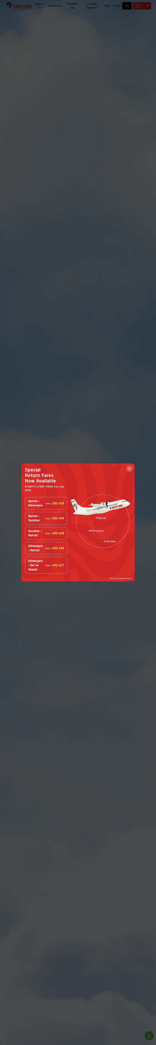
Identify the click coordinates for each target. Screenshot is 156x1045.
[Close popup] (129, 468)
